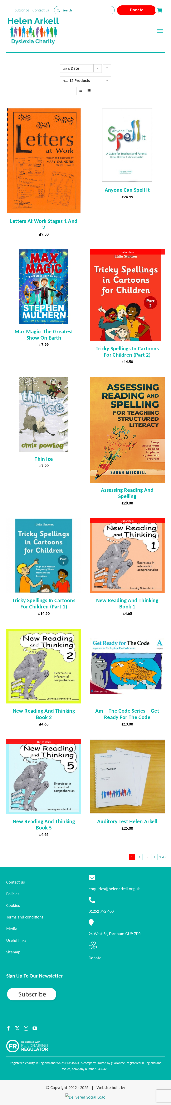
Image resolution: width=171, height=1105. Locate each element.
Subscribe (22, 10)
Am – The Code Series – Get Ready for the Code (127, 713)
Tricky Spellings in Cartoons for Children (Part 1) (43, 603)
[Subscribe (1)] (46, 989)
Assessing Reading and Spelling (127, 493)
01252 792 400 (101, 911)
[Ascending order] (107, 68)
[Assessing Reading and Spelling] (127, 380)
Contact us (41, 10)
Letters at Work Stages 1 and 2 (43, 224)
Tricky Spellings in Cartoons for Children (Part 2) (127, 351)
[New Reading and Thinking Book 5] (43, 742)
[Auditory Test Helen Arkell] (127, 742)
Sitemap (13, 951)
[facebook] (8, 1028)
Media (11, 928)
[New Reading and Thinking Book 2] (43, 632)
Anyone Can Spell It (127, 190)
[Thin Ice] (43, 380)
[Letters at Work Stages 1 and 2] (43, 111)
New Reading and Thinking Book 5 (44, 824)
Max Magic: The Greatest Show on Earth (44, 334)
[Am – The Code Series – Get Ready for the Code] (127, 632)
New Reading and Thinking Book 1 (127, 603)
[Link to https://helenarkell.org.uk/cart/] (159, 10)
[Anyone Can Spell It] (127, 111)
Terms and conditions (24, 917)
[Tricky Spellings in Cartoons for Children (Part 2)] (125, 253)
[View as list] (89, 90)
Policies (12, 893)
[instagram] (26, 1028)
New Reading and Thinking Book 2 (44, 713)
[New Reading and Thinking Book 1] (127, 521)
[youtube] (35, 1028)
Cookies (13, 905)
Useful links (16, 940)
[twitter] (17, 1028)
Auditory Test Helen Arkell (127, 821)
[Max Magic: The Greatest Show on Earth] (43, 253)
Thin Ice (44, 459)
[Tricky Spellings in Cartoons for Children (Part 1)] (43, 521)
